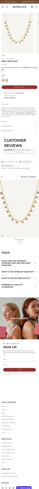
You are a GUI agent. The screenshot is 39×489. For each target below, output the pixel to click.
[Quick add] (2, 235)
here (27, 168)
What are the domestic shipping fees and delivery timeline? (16, 263)
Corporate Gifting (7, 459)
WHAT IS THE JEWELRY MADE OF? (18, 272)
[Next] (36, 2)
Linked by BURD (6, 446)
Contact (4, 409)
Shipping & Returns (8, 130)
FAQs (3, 413)
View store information (10, 97)
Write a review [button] (19, 152)
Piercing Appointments (9, 449)
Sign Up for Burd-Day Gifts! (10, 476)
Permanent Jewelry (7, 443)
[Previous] (2, 2)
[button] (7, 7)
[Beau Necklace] (19, 208)
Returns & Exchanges (8, 419)
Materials (4, 121)
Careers (4, 432)
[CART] (36, 7)
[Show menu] (3, 7)
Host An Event (6, 456)
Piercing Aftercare (7, 429)
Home (3, 58)
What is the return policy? (16, 278)
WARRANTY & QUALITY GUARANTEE (12, 286)
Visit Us (4, 462)
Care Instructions (7, 126)
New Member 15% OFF (8, 473)
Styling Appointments (8, 453)
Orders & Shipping (7, 416)
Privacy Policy (28, 373)
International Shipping (8, 423)
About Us (4, 406)
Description (5, 104)
